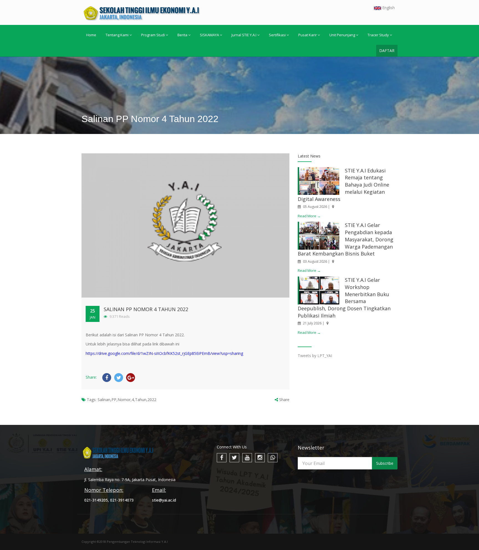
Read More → (309, 215)
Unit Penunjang (342, 34)
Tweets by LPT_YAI (315, 355)
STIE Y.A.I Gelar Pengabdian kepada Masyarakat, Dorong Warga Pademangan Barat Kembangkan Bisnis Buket (345, 239)
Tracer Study (378, 34)
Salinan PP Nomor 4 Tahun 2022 (146, 309)
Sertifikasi (277, 34)
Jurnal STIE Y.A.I (243, 34)
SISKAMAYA (209, 34)
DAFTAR (386, 50)
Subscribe (384, 463)
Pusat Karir (307, 34)
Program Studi (153, 34)
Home (91, 34)
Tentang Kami (117, 34)
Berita (182, 34)
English (388, 7)
